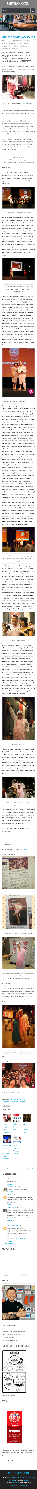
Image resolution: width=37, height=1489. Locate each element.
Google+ (7, 1102)
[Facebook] (12, 1473)
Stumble (15, 1102)
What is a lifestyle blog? (15, 1126)
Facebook (15, 1099)
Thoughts (5, 48)
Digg (23, 1102)
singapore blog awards (9, 46)
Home (19, 1169)
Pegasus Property (13, 1225)
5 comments (14, 48)
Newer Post (6, 1169)
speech (27, 46)
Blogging (5, 43)
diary (10, 43)
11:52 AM (10, 1184)
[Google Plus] (15, 1473)
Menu (5, 11)
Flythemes (15, 1483)
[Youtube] (24, 1473)
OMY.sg (24, 849)
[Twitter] (9, 1473)
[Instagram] (21, 1473)
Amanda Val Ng (12, 1187)
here (4, 116)
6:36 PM (9, 1241)
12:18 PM (10, 1192)
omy (18, 43)
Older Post (31, 1169)
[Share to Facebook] (9, 1106)
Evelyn (9, 1194)
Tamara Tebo (11, 1207)
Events (14, 43)
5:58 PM (9, 1205)
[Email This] (4, 1106)
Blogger (26, 1461)
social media (21, 46)
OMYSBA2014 (24, 43)
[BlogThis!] (6, 1106)
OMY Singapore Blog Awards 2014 (18, 37)
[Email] (27, 1473)
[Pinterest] (18, 1473)
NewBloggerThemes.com (18, 1485)
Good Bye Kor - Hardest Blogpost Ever (15, 1331)
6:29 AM (10, 1223)
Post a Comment (8, 1244)
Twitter (23, 1099)
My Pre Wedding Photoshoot (12, 1334)
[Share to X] (8, 1106)
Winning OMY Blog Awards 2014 (13, 1340)
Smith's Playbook (8, 1337)
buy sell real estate (19, 1238)
